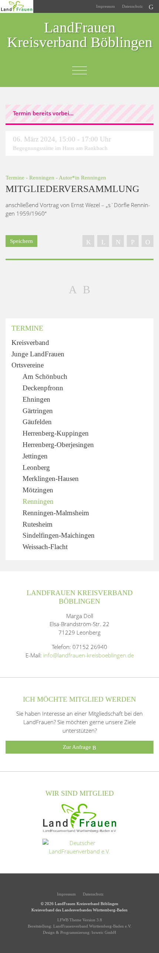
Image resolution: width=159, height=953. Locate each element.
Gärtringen (38, 411)
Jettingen (35, 456)
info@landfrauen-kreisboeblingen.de (88, 655)
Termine (15, 177)
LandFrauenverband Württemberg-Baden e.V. (92, 926)
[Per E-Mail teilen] (147, 241)
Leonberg (36, 467)
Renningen (41, 177)
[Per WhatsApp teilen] (133, 241)
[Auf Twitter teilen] (103, 241)
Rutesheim (38, 524)
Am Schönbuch (45, 376)
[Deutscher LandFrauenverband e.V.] (79, 846)
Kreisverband (30, 342)
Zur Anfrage (77, 747)
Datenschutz (132, 6)
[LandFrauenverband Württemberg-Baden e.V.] (79, 817)
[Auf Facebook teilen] (88, 241)
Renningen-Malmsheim (56, 513)
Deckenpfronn (43, 388)
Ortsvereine (27, 365)
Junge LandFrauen (37, 354)
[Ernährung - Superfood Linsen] (86, 289)
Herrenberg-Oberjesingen (58, 444)
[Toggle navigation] (79, 70)
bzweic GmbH (104, 932)
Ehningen (36, 399)
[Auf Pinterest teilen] (118, 241)
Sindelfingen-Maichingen (59, 535)
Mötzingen (38, 490)
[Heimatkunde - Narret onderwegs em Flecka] (73, 289)
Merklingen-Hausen (51, 478)
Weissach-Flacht (45, 547)
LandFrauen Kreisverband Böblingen (79, 35)
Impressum (105, 6)
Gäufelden (37, 422)
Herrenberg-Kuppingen (56, 433)
